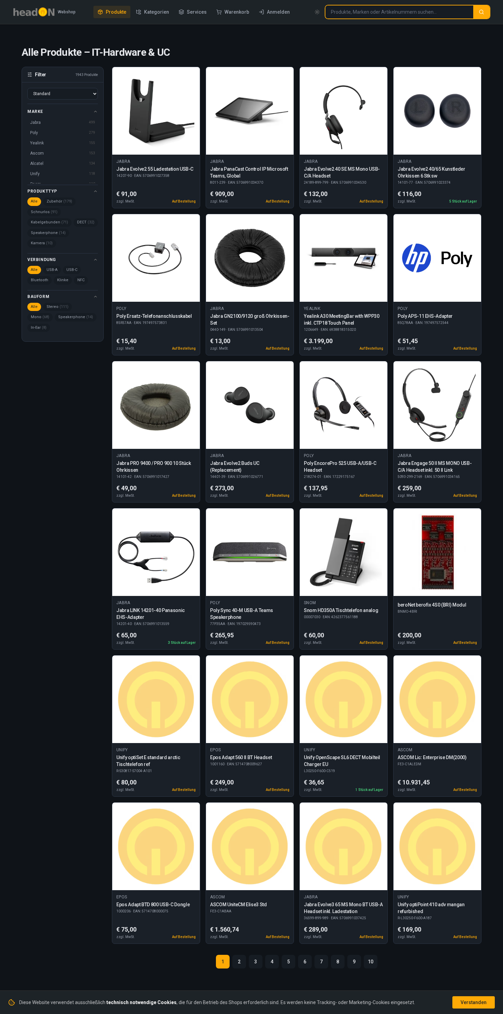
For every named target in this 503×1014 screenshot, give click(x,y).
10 (370, 961)
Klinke (62, 280)
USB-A (52, 270)
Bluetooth (39, 280)
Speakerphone (48, 233)
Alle (34, 201)
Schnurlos (44, 212)
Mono (40, 317)
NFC (81, 280)
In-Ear (39, 327)
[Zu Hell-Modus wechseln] (317, 11)
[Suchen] (481, 11)
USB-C (71, 270)
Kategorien (156, 12)
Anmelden (278, 12)
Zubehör (59, 201)
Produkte (116, 12)
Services (197, 12)
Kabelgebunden (49, 222)
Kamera (42, 243)
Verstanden (474, 1002)
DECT (85, 222)
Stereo (57, 306)
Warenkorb (236, 12)
